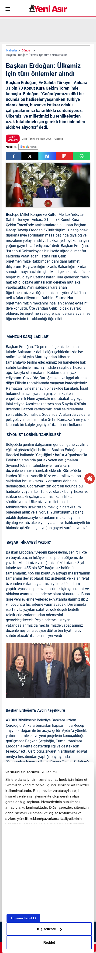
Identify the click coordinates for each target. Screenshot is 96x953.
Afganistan (74, 454)
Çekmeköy (30, 250)
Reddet (49, 942)
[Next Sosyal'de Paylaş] (47, 156)
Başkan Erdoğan (74, 245)
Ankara (37, 219)
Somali (30, 414)
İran (55, 465)
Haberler (11, 50)
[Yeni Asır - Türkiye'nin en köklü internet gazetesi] (48, 8)
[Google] (28, 147)
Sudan (47, 414)
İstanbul (14, 250)
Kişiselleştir (46, 929)
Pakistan (13, 460)
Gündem (27, 50)
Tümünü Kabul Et (23, 918)
